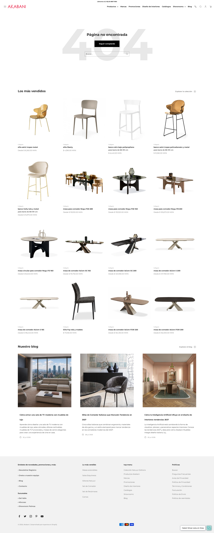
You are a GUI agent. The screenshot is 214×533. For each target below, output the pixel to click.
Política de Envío (179, 494)
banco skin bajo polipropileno (121, 147)
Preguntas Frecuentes (181, 474)
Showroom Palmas (27, 506)
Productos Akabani (132, 474)
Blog (126, 498)
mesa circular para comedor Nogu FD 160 (35, 271)
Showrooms (178, 6)
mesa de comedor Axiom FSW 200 (168, 330)
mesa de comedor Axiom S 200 (167, 271)
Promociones (129, 482)
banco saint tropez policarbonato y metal (171, 147)
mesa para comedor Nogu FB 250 (168, 209)
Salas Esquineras (89, 475)
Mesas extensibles (89, 470)
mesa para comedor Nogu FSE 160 (123, 209)
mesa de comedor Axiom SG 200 (122, 271)
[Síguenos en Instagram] (30, 516)
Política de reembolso (181, 498)
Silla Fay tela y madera (73, 330)
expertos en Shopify (50, 524)
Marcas (127, 478)
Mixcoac (22, 502)
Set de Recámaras (89, 491)
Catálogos (128, 490)
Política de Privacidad (181, 482)
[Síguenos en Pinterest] (36, 516)
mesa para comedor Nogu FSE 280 (78, 209)
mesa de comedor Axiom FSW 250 (123, 330)
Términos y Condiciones (182, 486)
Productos (111, 6)
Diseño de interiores (132, 486)
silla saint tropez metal (28, 147)
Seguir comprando (107, 44)
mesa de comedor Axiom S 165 (31, 330)
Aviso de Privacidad (180, 478)
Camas (85, 497)
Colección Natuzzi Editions (135, 470)
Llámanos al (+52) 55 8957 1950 (107, 1)
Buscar (175, 470)
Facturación (177, 490)
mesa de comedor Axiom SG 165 (77, 271)
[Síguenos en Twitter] (25, 516)
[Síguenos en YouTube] (42, 516)
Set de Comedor (89, 486)
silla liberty (68, 147)
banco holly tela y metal (28, 209)
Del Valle (22, 498)
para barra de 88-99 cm (118, 150)
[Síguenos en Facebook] (19, 516)
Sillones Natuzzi (88, 481)
